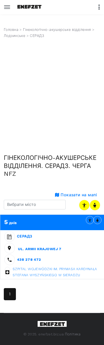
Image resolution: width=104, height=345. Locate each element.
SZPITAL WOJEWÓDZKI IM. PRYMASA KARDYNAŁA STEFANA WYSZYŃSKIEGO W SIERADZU (55, 272)
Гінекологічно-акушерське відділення (57, 30)
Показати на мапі (78, 194)
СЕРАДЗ (24, 236)
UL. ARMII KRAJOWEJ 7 (39, 249)
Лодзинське (14, 36)
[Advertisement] (52, 99)
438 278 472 (29, 259)
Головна (11, 30)
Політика (73, 334)
